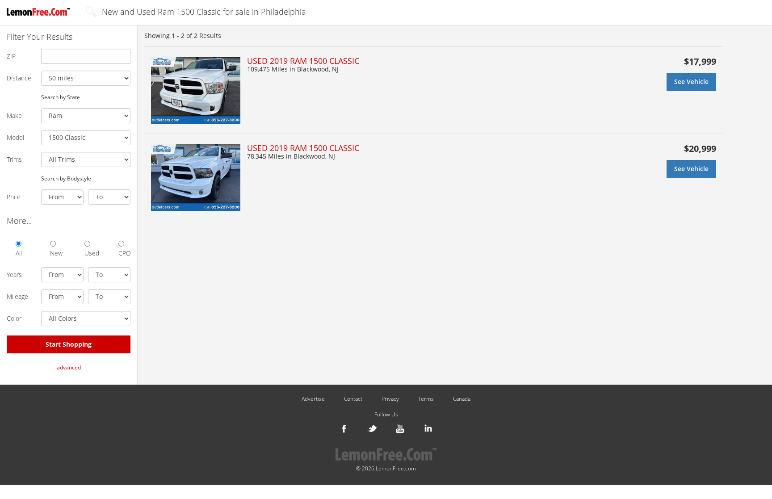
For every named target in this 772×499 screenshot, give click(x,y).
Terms (426, 399)
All (19, 253)
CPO (124, 253)
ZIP (11, 56)
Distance (19, 78)
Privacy (390, 399)
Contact (353, 399)
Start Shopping (69, 344)
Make (14, 115)
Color (14, 318)
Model (15, 137)
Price (14, 197)
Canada (461, 399)
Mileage (17, 296)
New (56, 253)
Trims (14, 159)
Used (90, 253)
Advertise (313, 399)
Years (14, 274)
